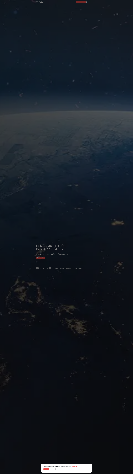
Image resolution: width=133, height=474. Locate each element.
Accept (46, 469)
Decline (52, 469)
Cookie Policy (74, 466)
